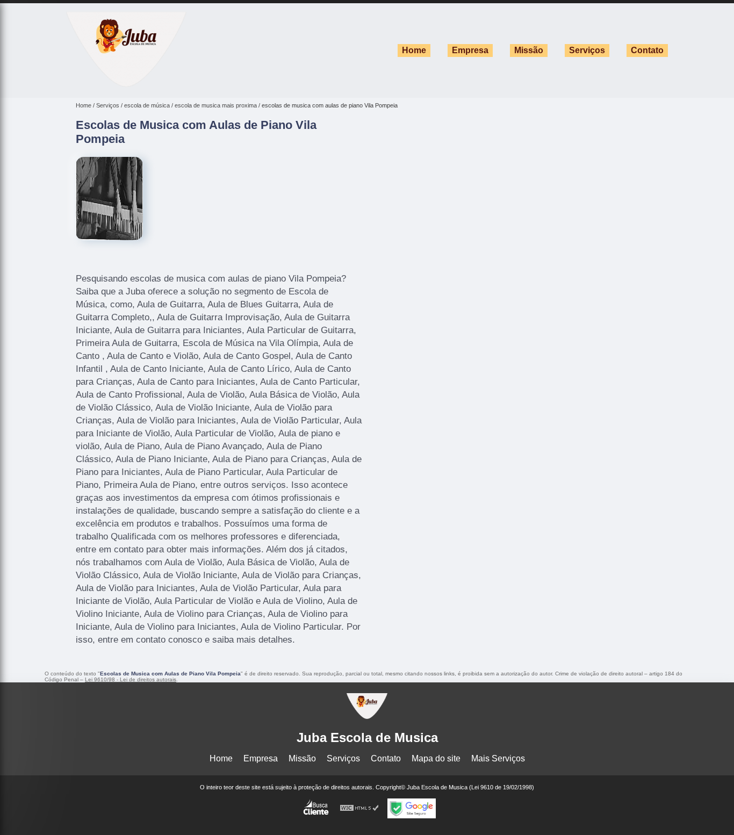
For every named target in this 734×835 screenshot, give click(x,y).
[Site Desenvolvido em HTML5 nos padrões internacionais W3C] (359, 808)
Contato (647, 50)
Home (414, 50)
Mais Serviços (498, 758)
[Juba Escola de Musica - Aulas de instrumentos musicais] (126, 84)
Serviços (587, 50)
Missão (528, 50)
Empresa (470, 50)
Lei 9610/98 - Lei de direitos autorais (130, 679)
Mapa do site (436, 758)
